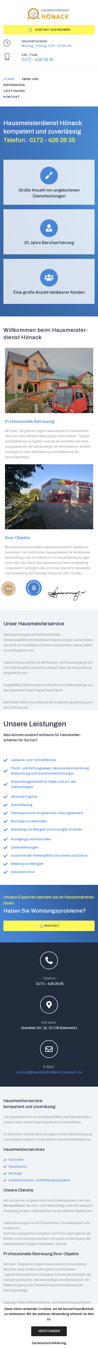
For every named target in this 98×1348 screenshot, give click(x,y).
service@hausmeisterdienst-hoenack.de (49, 1072)
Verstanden (49, 1331)
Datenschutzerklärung (49, 1343)
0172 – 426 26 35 (50, 984)
